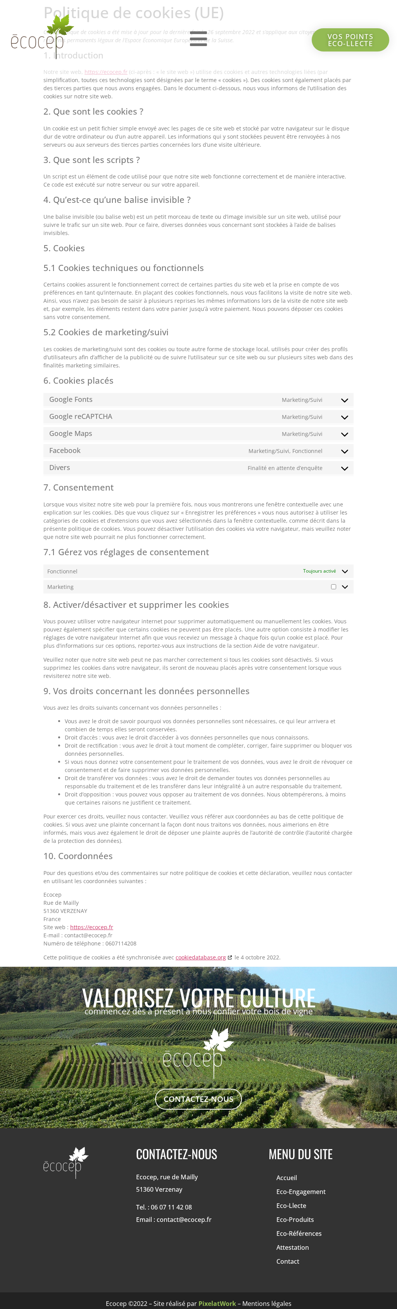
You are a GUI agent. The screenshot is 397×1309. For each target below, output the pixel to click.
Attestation (292, 1247)
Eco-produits (295, 1219)
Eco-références (299, 1233)
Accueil (286, 1177)
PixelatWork (218, 1303)
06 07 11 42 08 (171, 1207)
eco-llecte (291, 1205)
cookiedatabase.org (201, 957)
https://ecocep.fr (91, 927)
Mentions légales (267, 1303)
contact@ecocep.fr (184, 1219)
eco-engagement (301, 1191)
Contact (287, 1261)
